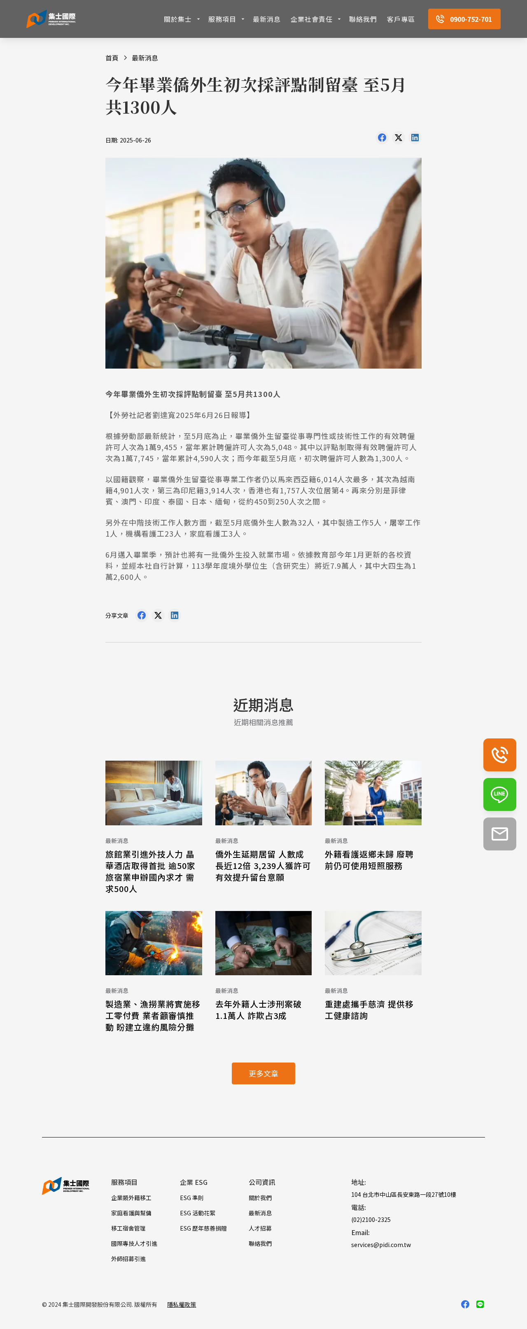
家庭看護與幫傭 (131, 1213)
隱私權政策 (181, 1304)
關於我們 (260, 1198)
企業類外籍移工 (131, 1198)
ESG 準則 (192, 1198)
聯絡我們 (363, 19)
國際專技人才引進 (134, 1243)
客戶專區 (401, 19)
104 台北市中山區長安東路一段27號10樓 (403, 1194)
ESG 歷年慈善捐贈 (203, 1228)
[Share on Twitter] (398, 140)
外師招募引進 (128, 1258)
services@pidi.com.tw (381, 1244)
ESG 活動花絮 (197, 1213)
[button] (183, 19)
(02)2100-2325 (371, 1219)
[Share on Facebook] (382, 140)
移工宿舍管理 (128, 1228)
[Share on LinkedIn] (415, 140)
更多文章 (263, 1073)
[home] (51, 19)
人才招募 (260, 1228)
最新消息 (267, 19)
